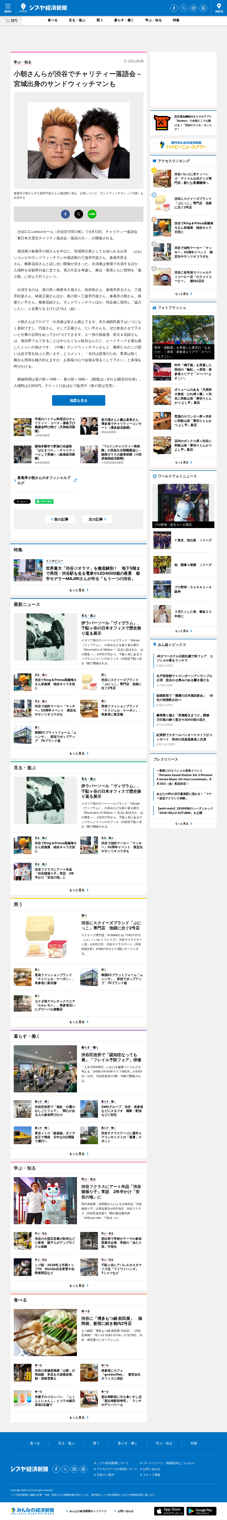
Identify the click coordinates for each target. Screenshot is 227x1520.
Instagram (193, 8)
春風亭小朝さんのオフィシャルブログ (43, 480)
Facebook (174, 8)
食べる (53, 20)
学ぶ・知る (153, 20)
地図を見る (79, 400)
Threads (203, 8)
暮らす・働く (124, 20)
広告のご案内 (105, 1474)
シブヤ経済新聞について (113, 1463)
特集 (176, 20)
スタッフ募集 (151, 1474)
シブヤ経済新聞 (43, 7)
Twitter (184, 8)
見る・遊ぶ (77, 20)
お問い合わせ (151, 1469)
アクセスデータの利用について (117, 1469)
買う (99, 20)
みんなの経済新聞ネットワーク (32, 1511)
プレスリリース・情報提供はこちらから (169, 1463)
